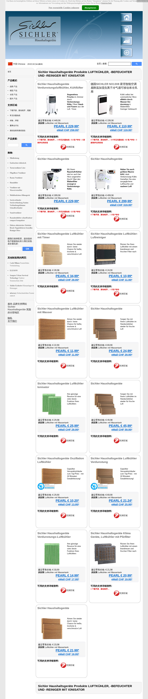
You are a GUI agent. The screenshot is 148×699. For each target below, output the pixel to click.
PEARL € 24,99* (120, 351)
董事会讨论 (14, 126)
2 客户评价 (115, 215)
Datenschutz (106, 3)
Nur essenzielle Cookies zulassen (64, 7)
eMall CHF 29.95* (68, 279)
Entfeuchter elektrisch (18, 163)
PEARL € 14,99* (67, 575)
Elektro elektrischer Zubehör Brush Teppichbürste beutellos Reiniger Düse (21, 228)
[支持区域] (63, 149)
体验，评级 (14, 120)
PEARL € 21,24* (120, 500)
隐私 (10, 318)
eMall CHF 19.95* (121, 579)
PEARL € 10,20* (67, 500)
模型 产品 (13, 91)
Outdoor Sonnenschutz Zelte (19, 278)
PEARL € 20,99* (120, 575)
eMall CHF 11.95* (122, 279)
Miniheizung (14, 158)
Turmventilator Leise (17, 168)
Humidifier (14, 183)
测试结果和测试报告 (17, 131)
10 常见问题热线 (117, 140)
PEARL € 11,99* (67, 351)
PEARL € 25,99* (67, 425)
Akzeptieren (90, 7)
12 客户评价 (75, 212)
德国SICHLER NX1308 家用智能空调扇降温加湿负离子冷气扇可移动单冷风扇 (114, 87)
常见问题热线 (15, 115)
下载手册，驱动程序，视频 (20, 110)
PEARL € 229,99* (66, 126)
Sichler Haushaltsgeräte (53, 158)
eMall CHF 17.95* (68, 579)
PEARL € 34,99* (67, 276)
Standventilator (15, 213)
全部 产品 (13, 95)
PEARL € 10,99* (120, 276)
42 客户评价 (130, 140)
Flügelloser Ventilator (18, 173)
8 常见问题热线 (64, 140)
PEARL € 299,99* (119, 201)
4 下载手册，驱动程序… (46, 140)
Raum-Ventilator (16, 178)
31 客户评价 (75, 140)
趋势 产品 (13, 87)
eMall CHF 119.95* (121, 130)
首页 (99, 63)
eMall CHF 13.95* (68, 504)
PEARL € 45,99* (120, 425)
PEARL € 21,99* (67, 650)
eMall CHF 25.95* (121, 504)
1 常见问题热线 (64, 212)
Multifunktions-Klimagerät (20, 195)
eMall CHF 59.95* (121, 429)
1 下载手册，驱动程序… (100, 290)
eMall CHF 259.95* (68, 130)
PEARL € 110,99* (119, 126)
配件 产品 (13, 99)
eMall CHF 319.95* (121, 205)
